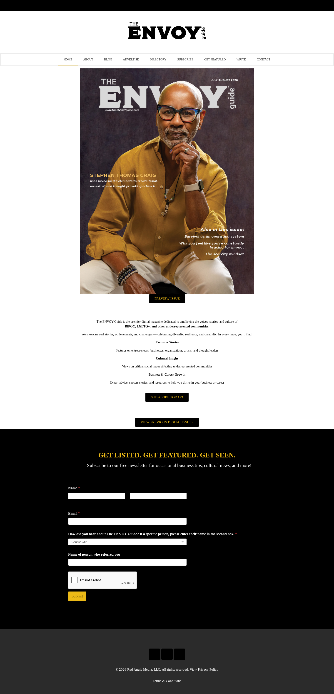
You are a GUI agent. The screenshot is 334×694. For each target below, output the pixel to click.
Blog (108, 59)
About (88, 59)
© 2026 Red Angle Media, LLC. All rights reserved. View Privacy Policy (167, 669)
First (71, 502)
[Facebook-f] (154, 654)
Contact (263, 59)
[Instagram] (167, 654)
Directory (158, 59)
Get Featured (215, 59)
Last (132, 502)
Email (74, 513)
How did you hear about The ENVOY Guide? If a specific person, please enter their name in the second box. (152, 534)
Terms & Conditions (167, 681)
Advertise (131, 59)
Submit (77, 596)
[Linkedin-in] (179, 654)
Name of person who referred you (94, 554)
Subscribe (185, 59)
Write (241, 59)
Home (68, 59)
